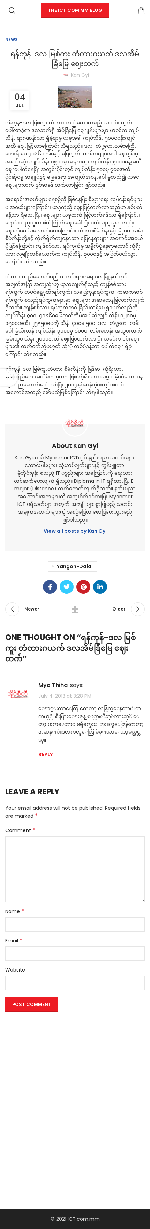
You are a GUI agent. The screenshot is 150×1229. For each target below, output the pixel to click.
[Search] (12, 10)
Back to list (75, 609)
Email (13, 940)
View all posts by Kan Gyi (75, 530)
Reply (45, 754)
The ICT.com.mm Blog (75, 10)
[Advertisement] (75, 1089)
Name (14, 911)
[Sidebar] (8, 377)
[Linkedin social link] (100, 587)
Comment (20, 830)
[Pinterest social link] (83, 587)
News (11, 39)
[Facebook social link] (50, 587)
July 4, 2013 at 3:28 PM (64, 696)
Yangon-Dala (74, 566)
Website (15, 969)
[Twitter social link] (67, 587)
